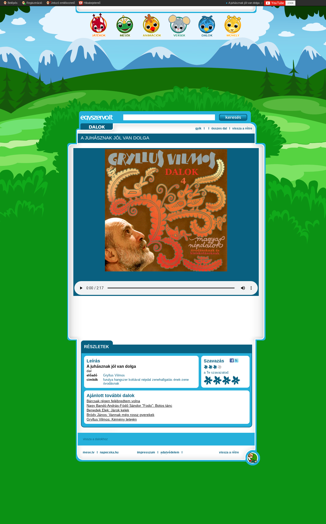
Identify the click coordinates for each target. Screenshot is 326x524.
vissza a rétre (242, 128)
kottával (134, 380)
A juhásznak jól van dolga (244, 2)
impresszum (146, 452)
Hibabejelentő (92, 2)
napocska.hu (109, 452)
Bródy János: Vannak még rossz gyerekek (120, 415)
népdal (146, 380)
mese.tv (88, 452)
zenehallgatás (162, 380)
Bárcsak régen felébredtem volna (113, 401)
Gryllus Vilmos (114, 375)
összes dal (219, 128)
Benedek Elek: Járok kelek (108, 410)
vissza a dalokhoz (95, 439)
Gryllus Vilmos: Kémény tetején (112, 419)
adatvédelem (169, 452)
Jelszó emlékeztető (63, 2)
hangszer (121, 380)
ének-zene (181, 380)
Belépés (13, 2)
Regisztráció (34, 2)
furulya (108, 380)
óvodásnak (111, 383)
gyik (198, 128)
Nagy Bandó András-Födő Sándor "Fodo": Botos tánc (129, 405)
